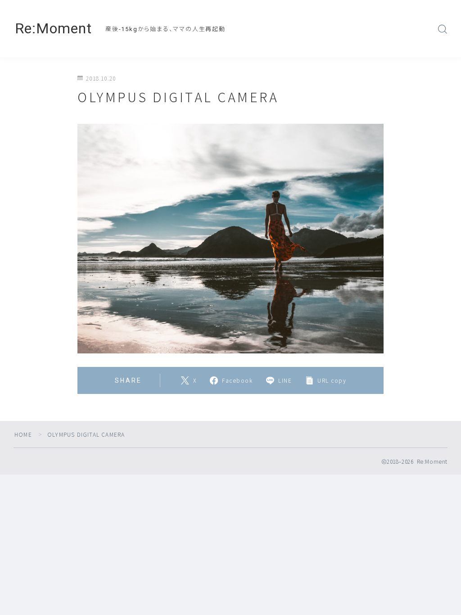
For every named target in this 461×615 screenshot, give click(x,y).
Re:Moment (53, 28)
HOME (23, 434)
